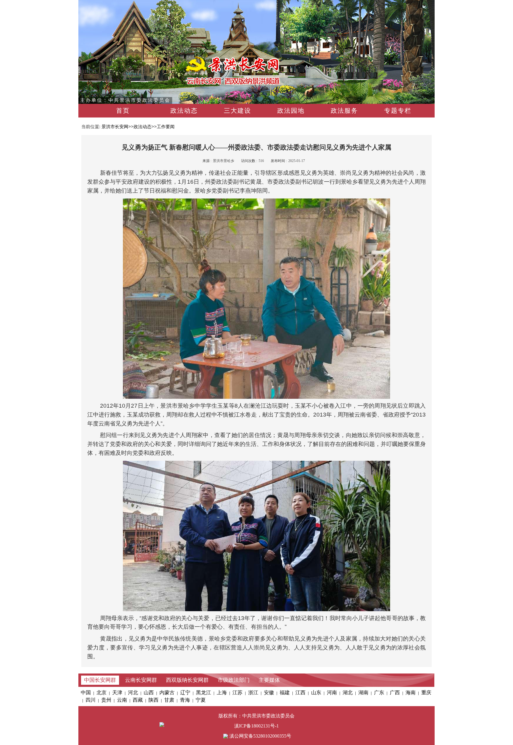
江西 (300, 692)
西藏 (138, 700)
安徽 (269, 692)
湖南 (363, 692)
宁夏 (201, 700)
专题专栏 (397, 110)
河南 (332, 692)
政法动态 (184, 110)
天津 (117, 692)
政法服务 (344, 110)
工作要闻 (166, 126)
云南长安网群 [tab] (141, 680)
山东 (316, 692)
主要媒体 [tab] (269, 680)
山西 (149, 692)
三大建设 (237, 110)
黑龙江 (203, 692)
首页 (123, 110)
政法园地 (291, 110)
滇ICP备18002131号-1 (256, 725)
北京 (101, 692)
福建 (285, 692)
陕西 (153, 700)
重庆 (426, 692)
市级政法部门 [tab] (234, 680)
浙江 (253, 692)
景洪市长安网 (115, 126)
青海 (185, 700)
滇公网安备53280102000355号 (260, 735)
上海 (222, 692)
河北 (133, 692)
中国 (86, 692)
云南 (122, 700)
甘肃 (169, 700)
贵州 (106, 700)
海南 (411, 692)
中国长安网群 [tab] (100, 680)
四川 (91, 700)
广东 (379, 692)
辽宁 (185, 692)
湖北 (348, 692)
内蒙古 (167, 692)
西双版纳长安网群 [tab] (187, 680)
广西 (395, 692)
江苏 (237, 692)
